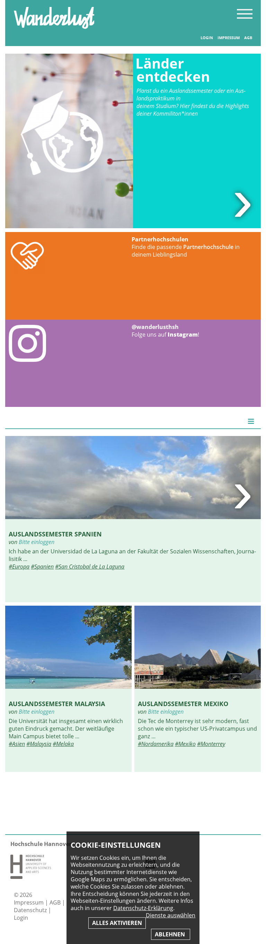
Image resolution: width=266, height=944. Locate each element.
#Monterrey (211, 744)
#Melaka (63, 744)
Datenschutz (31, 910)
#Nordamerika (156, 744)
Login (207, 37)
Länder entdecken (172, 70)
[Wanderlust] (54, 26)
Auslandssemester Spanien (55, 533)
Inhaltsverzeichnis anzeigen (245, 14)
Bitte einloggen (36, 542)
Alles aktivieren (117, 923)
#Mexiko (185, 744)
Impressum (229, 37)
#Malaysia (38, 744)
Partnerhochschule (208, 247)
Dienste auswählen (170, 915)
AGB (248, 37)
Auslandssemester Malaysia (57, 703)
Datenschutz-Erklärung (143, 908)
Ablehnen (170, 934)
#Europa (19, 566)
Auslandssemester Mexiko (183, 703)
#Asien (17, 744)
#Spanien (42, 566)
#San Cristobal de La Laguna (89, 566)
